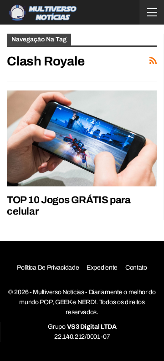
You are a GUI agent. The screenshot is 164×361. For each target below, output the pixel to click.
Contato (136, 267)
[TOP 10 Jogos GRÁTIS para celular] (82, 138)
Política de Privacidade (48, 267)
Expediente (102, 267)
